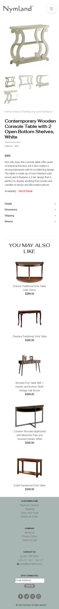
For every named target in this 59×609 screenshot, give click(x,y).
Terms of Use (29, 540)
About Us (30, 532)
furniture (27, 111)
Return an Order (29, 516)
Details (8, 203)
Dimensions (11, 209)
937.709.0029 (29, 556)
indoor (16, 111)
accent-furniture (42, 111)
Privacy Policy (29, 536)
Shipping (9, 215)
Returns (9, 221)
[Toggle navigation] (51, 9)
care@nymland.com (29, 563)
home (8, 111)
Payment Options (29, 505)
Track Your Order (29, 512)
